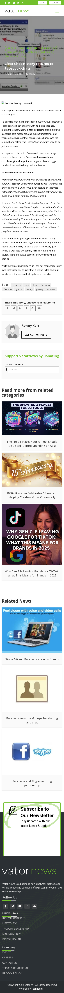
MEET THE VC (10, 923)
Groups (48, 121)
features (8, 289)
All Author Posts (36, 334)
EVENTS (6, 952)
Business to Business (17, 47)
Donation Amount (14, 364)
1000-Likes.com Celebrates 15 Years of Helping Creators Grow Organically (32, 495)
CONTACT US (9, 962)
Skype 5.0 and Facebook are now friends (32, 659)
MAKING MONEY (11, 934)
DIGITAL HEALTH (11, 939)
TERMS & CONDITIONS (15, 968)
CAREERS (7, 957)
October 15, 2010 (13, 73)
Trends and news (15, 56)
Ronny (32, 73)
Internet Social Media (44, 47)
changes (17, 285)
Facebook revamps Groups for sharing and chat (32, 720)
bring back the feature (34, 165)
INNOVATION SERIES (13, 918)
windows (51, 289)
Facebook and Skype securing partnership (32, 783)
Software (32, 51)
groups (19, 289)
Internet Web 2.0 (15, 51)
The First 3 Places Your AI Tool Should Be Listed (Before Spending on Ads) (32, 444)
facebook (45, 285)
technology (47, 51)
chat (27, 285)
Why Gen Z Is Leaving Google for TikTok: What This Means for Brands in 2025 (32, 573)
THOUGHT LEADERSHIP (15, 928)
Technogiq (37, 988)
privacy (39, 289)
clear (34, 285)
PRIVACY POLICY (11, 973)
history (29, 289)
